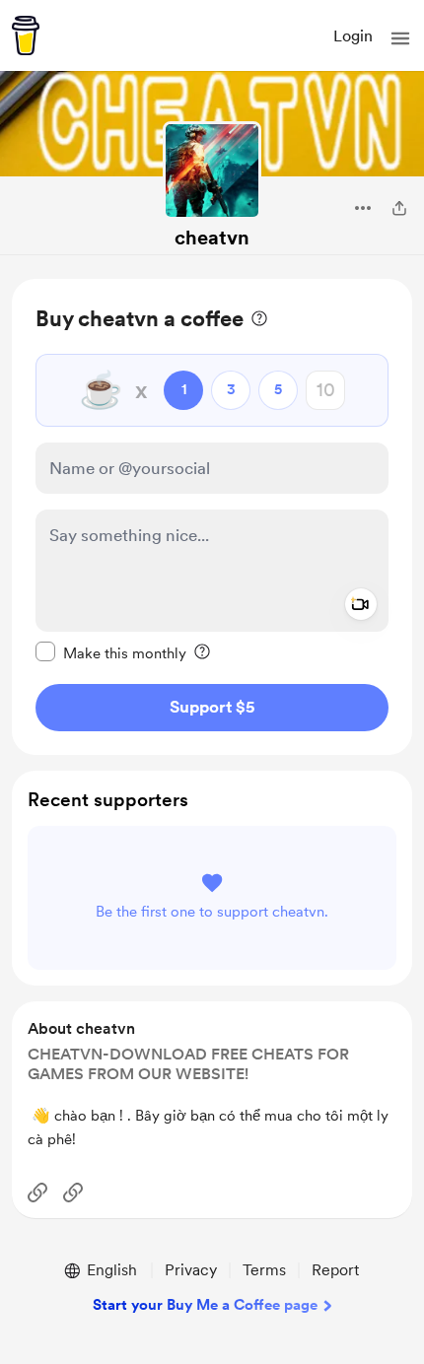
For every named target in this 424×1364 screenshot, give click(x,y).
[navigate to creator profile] (212, 170)
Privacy (191, 1270)
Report (335, 1270)
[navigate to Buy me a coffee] (25, 35)
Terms (264, 1270)
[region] (212, 517)
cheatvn (212, 237)
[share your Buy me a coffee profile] (399, 208)
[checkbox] (110, 652)
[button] (400, 38)
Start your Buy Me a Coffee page (205, 1305)
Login (353, 36)
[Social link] (37, 1192)
